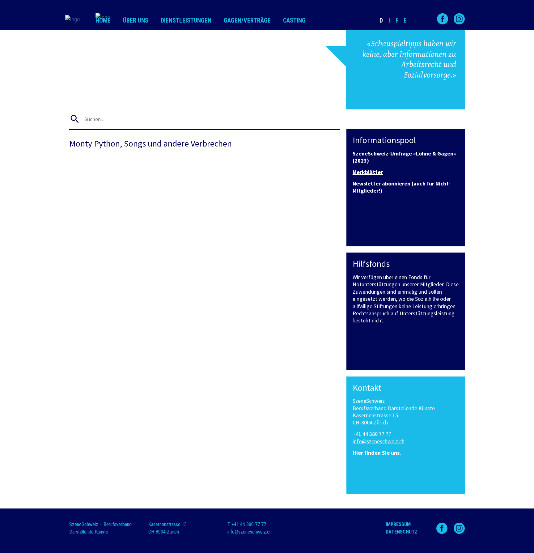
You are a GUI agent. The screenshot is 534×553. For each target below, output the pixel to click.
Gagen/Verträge (247, 20)
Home (103, 20)
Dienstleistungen (186, 20)
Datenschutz (401, 532)
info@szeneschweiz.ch (379, 441)
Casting (294, 20)
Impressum (398, 524)
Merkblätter (368, 172)
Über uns (135, 20)
